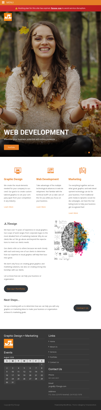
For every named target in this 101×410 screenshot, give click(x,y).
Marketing (75, 179)
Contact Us (82, 308)
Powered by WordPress (63, 405)
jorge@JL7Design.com (57, 386)
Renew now (56, 8)
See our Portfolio (16, 288)
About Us (53, 347)
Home (52, 341)
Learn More (8, 207)
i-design (80, 405)
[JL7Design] (6, 16)
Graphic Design (13, 179)
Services (53, 352)
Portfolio (11, 147)
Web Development (47, 179)
